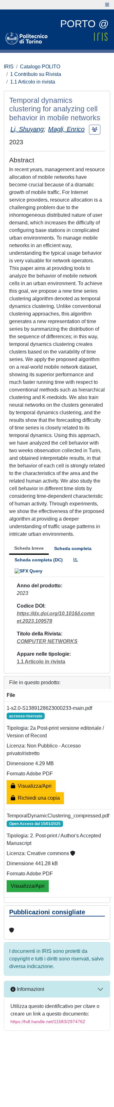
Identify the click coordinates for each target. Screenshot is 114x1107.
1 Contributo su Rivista (35, 74)
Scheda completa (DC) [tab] (39, 559)
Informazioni (30, 989)
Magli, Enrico (66, 129)
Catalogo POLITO (40, 66)
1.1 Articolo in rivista (32, 81)
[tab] (75, 560)
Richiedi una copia (37, 798)
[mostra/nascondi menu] (107, 5)
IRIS (9, 66)
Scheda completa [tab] (73, 548)
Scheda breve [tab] (29, 548)
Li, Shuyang (27, 129)
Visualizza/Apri (33, 786)
